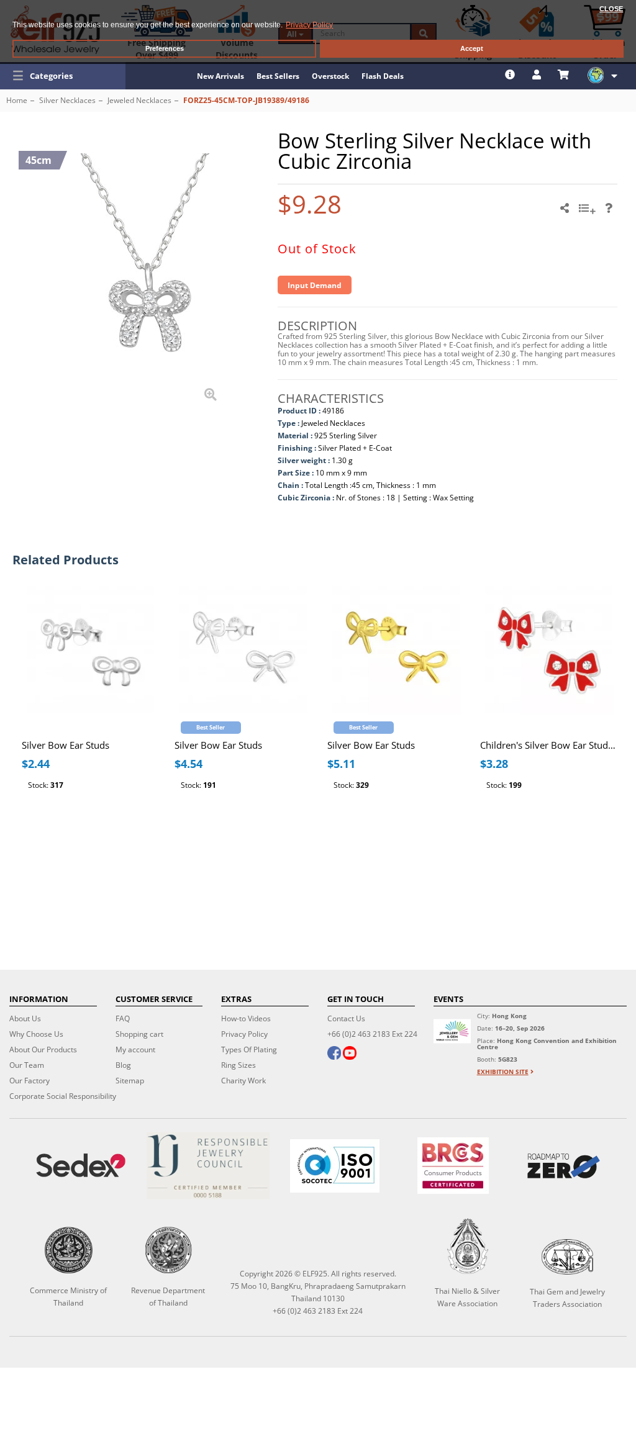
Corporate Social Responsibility (62, 1096)
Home (16, 100)
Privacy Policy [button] (309, 24)
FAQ (123, 1018)
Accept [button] (471, 48)
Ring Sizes (238, 1065)
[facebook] (334, 1054)
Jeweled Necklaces (139, 100)
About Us (25, 1018)
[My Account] (538, 74)
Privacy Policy (244, 1034)
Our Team (26, 1065)
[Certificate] (207, 1165)
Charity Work (243, 1080)
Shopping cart (139, 1034)
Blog (123, 1065)
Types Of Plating (249, 1049)
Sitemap (130, 1080)
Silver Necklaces (67, 100)
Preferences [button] (164, 48)
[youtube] (350, 1054)
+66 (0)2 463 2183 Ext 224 (372, 1034)
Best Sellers (278, 76)
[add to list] (589, 212)
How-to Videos (246, 1018)
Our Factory (29, 1080)
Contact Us (346, 1018)
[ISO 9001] (334, 1166)
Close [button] (611, 8)
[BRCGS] (453, 1165)
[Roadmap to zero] (563, 1165)
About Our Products (43, 1049)
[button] (62, 75)
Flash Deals (382, 76)
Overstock (330, 76)
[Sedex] (80, 1165)
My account (135, 1049)
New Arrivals (220, 76)
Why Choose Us (36, 1034)
